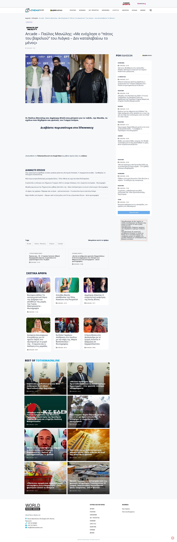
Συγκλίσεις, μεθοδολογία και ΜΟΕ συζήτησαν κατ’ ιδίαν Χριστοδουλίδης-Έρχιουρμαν (43, 386)
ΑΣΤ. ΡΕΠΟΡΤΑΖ (94, 10)
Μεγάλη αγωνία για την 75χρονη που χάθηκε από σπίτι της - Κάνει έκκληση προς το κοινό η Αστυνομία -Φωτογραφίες (66, 187)
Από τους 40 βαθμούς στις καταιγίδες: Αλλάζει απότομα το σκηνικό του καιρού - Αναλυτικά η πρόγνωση (132, 69)
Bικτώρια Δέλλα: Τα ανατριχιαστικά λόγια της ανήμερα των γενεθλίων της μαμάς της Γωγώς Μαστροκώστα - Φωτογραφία (37, 302)
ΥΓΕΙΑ (119, 199)
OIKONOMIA (93, 515)
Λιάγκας (51, 243)
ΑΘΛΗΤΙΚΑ (125, 10)
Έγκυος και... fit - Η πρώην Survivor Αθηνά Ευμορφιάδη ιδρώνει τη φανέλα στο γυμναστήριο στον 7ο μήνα (44, 258)
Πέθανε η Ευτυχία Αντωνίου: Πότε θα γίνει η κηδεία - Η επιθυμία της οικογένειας (133, 179)
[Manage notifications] (172, 537)
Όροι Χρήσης (126, 509)
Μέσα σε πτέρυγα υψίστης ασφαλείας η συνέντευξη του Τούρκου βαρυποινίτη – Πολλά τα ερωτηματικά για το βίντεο (45, 451)
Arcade (29, 243)
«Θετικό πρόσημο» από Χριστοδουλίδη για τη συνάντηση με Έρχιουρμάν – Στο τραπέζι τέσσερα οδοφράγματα (87, 384)
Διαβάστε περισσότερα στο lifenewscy (67, 127)
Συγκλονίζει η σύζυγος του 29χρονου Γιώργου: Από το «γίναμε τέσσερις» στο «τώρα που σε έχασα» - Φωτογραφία (65, 183)
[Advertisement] (67, 222)
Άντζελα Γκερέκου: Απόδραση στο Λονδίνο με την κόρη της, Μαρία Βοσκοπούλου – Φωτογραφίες (66, 339)
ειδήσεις (84, 156)
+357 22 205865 (32, 523)
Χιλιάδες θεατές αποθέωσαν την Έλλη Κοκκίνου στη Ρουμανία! (67, 297)
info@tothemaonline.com (35, 527)
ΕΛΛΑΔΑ (134, 10)
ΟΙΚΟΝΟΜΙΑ (105, 10)
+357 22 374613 (32, 525)
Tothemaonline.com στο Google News (49, 156)
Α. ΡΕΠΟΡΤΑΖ (122, 77)
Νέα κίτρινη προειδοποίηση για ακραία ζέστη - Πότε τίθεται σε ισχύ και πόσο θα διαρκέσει (57, 179)
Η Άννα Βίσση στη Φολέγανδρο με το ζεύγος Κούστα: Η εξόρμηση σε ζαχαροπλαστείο (93, 339)
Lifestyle (35, 18)
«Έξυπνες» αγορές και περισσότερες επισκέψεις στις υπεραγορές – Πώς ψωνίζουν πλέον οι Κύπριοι (45, 485)
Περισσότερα (133, 212)
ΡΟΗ (124, 55)
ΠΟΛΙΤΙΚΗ (73, 10)
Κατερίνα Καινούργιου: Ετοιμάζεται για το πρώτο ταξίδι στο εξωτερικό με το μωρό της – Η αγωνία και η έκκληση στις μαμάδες (37, 340)
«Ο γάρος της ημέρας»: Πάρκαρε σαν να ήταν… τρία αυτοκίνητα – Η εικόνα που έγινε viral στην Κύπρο (60, 191)
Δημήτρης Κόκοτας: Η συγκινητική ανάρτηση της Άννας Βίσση (95, 297)
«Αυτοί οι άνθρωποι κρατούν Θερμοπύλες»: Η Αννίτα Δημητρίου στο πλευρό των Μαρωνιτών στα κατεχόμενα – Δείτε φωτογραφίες (88, 258)
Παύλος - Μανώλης (40, 243)
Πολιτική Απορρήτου (128, 512)
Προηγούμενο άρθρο (36, 253)
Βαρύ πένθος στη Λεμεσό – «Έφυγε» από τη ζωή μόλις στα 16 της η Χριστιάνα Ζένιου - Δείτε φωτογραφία (62, 195)
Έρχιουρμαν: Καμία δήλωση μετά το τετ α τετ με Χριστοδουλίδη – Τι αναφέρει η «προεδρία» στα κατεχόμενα (87, 418)
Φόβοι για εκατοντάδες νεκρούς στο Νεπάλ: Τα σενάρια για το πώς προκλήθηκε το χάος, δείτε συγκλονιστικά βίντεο (133, 142)
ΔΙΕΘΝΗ (142, 10)
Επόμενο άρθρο (77, 253)
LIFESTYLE (115, 10)
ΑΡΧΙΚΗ (92, 509)
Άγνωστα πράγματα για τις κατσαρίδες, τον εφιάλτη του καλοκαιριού (133, 205)
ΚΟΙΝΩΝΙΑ (82, 10)
